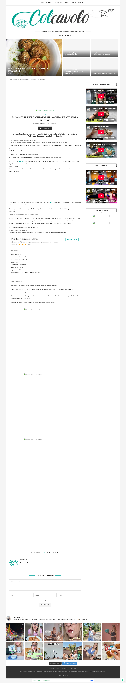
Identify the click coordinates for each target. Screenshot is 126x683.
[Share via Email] (57, 552)
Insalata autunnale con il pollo (104, 73)
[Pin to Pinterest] (49, 552)
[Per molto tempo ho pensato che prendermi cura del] (92, 632)
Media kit (74, 668)
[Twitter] (57, 35)
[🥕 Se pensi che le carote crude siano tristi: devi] (34, 632)
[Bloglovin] (70, 35)
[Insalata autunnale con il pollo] (104, 67)
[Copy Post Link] (55, 552)
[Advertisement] (45, 96)
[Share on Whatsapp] (51, 552)
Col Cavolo (13, 74)
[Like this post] (45, 552)
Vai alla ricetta (46, 128)
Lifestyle (58, 2)
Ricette (48, 2)
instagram (22, 161)
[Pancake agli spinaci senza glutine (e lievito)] (76, 48)
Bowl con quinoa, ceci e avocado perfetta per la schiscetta (74, 72)
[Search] (85, 2)
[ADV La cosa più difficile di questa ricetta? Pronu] (15, 651)
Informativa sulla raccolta (42, 680)
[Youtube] (65, 35)
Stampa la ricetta (72, 239)
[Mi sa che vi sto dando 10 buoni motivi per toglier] (53, 632)
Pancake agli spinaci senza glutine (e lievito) (75, 54)
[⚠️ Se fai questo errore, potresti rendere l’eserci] (92, 651)
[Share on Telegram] (53, 552)
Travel (66, 2)
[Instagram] (60, 35)
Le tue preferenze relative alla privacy (71, 680)
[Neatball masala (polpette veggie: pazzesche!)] (34, 57)
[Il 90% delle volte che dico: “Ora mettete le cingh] (53, 651)
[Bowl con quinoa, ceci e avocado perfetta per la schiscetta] (76, 67)
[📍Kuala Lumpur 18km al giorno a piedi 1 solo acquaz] (15, 632)
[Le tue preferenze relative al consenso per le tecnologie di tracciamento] (123, 680)
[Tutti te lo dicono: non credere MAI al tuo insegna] (111, 632)
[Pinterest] (62, 35)
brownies (52, 202)
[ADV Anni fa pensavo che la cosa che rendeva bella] (111, 651)
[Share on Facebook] (47, 552)
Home (42, 2)
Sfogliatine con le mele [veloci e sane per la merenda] (104, 54)
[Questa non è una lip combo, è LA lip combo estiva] (72, 632)
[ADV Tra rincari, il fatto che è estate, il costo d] (72, 651)
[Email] (68, 35)
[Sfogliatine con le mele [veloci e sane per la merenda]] (104, 48)
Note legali (65, 668)
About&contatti (77, 2)
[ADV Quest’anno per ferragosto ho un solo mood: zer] (34, 651)
